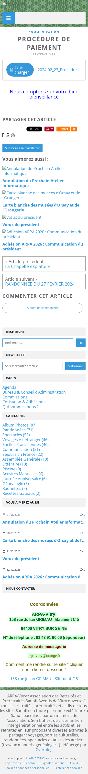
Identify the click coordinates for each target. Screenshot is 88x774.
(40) (25, 444)
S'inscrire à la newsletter (22, 148)
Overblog (44, 749)
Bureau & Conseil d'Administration (34, 392)
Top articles (13, 763)
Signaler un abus (53, 763)
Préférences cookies (68, 768)
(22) (22, 454)
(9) (11, 469)
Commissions (14, 397)
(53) (16, 434)
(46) (25, 439)
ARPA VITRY (37, 758)
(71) (17, 430)
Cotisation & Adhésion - (24, 402)
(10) (25, 459)
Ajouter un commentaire (43, 308)
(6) (22, 473)
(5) (15, 483)
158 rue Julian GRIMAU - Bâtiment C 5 (44, 678)
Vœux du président (20, 558)
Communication (44, 32)
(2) (21, 493)
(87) (19, 425)
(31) (21, 449)
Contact (31, 763)
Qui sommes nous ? (20, 406)
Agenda (9, 387)
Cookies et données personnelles (26, 768)
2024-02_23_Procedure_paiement (60, 69)
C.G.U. (74, 763)
